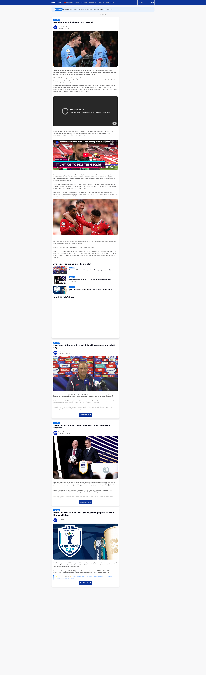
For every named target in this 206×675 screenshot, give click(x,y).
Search (146, 2)
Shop (112, 2)
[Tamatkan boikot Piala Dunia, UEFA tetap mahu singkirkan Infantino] (60, 280)
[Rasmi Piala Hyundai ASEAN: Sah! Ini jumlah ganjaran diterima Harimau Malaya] (60, 290)
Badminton (92, 2)
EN (142, 2)
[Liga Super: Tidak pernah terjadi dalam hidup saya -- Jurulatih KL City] (60, 270)
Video (77, 2)
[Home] (56, 2)
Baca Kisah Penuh (85, 414)
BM (139, 2)
